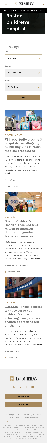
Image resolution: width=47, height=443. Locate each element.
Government (32, 10)
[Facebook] (14, 387)
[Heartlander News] (24, 4)
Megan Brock (12, 265)
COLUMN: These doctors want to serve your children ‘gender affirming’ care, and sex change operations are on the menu (23, 316)
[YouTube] (32, 387)
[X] (20, 387)
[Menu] (7, 4)
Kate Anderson (23, 265)
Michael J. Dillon (13, 351)
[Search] (42, 4)
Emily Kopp (11, 180)
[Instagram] (26, 387)
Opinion (10, 302)
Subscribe (23, 405)
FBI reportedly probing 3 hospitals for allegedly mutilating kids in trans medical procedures (23, 145)
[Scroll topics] (43, 10)
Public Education (10, 10)
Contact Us (23, 396)
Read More (10, 173)
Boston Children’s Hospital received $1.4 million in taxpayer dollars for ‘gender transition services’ (21, 228)
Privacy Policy (7, 421)
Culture (22, 10)
